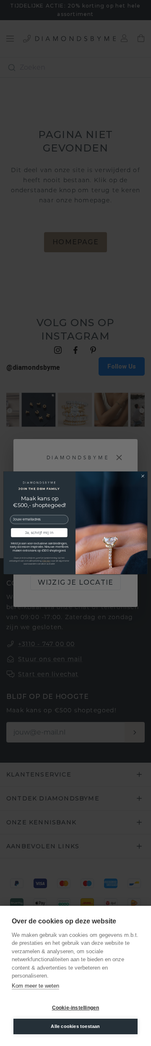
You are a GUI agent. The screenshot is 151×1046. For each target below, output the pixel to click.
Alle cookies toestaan (75, 1026)
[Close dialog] (143, 476)
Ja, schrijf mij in (39, 533)
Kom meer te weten (35, 986)
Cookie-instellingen (75, 1008)
